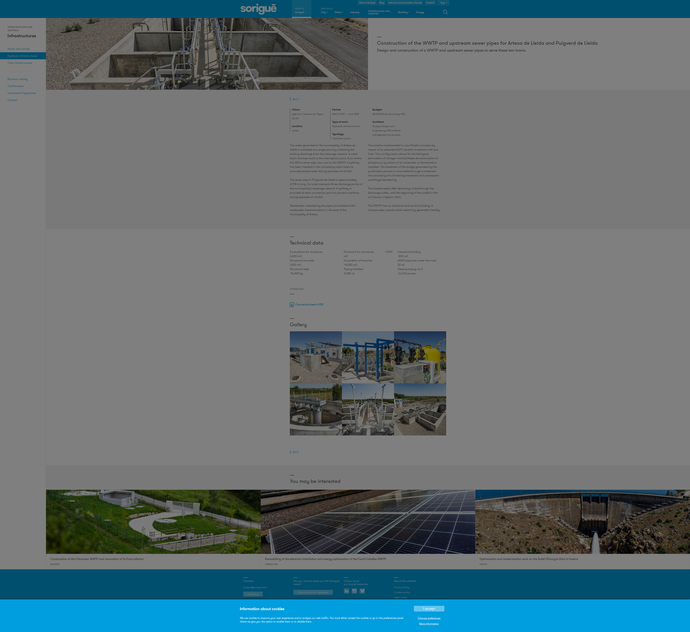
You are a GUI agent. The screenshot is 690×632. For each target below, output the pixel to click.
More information (429, 623)
